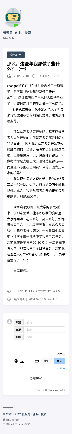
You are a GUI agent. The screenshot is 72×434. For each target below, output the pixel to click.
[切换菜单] (65, 11)
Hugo (11, 419)
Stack (11, 423)
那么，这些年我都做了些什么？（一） (33, 66)
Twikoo (53, 389)
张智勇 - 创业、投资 (17, 32)
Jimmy (21, 423)
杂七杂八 (15, 54)
